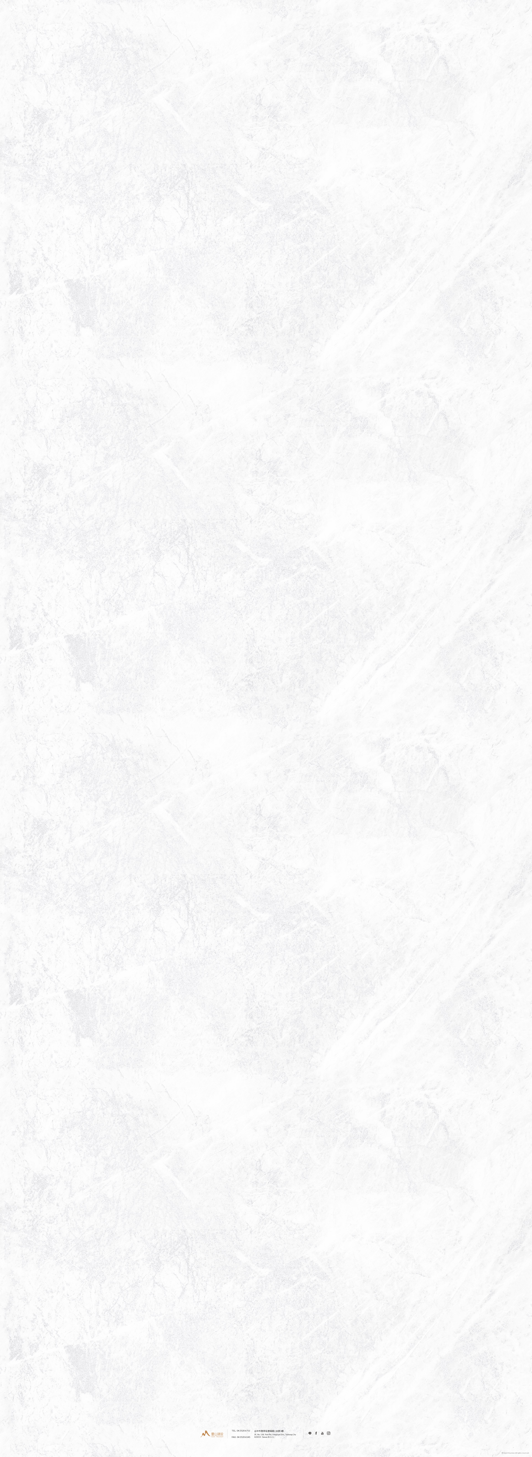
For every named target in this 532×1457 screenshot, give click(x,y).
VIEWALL (370, 294)
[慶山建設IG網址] (328, 1433)
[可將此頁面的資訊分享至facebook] (269, 39)
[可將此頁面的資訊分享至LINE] (262, 39)
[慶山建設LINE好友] (310, 1433)
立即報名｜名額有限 (194, 127)
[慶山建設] (18, 9)
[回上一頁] (512, 9)
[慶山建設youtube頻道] (322, 1433)
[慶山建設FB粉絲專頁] (316, 1433)
